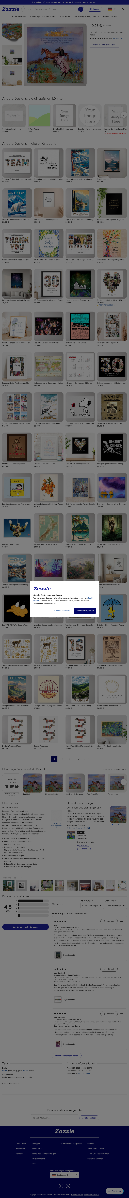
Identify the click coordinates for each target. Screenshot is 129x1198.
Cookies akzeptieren (85, 610)
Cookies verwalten (62, 610)
